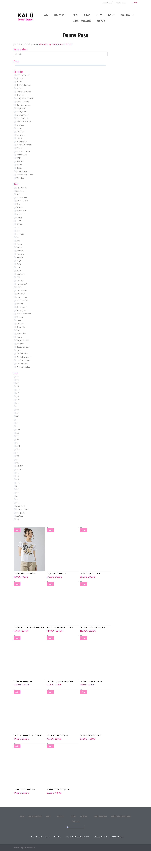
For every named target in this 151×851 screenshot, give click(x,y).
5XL (18, 499)
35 (17, 383)
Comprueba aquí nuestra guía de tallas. (55, 44)
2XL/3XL (20, 466)
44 (17, 473)
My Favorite (21, 141)
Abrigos (19, 78)
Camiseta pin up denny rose (91, 681)
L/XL (18, 430)
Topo (18, 350)
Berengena (21, 307)
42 (17, 416)
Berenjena (21, 310)
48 (17, 479)
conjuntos (20, 108)
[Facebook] (130, 847)
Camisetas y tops (23, 92)
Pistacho (20, 344)
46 (17, 476)
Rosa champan (23, 347)
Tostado (20, 281)
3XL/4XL (20, 469)
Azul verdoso (22, 300)
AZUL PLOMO (22, 201)
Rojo (18, 267)
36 (17, 386)
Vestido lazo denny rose (23, 681)
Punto (19, 165)
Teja (18, 277)
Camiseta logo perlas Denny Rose (60, 681)
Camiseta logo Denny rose (90, 573)
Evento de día (22, 118)
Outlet (99, 15)
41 (17, 413)
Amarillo (20, 191)
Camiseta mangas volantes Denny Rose (29, 627)
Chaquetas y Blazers (25, 98)
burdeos (20, 214)
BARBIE (19, 304)
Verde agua (21, 290)
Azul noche (21, 294)
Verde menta (22, 364)
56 (17, 496)
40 (17, 410)
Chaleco (20, 95)
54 (17, 493)
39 (17, 403)
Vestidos (20, 178)
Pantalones (21, 155)
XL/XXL (19, 516)
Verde (19, 287)
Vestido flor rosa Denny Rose (58, 789)
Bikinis (19, 82)
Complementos (23, 105)
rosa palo (20, 274)
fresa (18, 320)
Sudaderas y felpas (24, 175)
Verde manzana (23, 360)
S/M (18, 446)
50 (17, 486)
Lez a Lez (20, 135)
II (17, 423)
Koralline (20, 132)
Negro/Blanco (22, 340)
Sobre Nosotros (127, 15)
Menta (19, 337)
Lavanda (20, 234)
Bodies (19, 88)
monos (19, 138)
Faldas (19, 128)
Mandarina (21, 334)
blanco (19, 207)
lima (18, 241)
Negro (19, 261)
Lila (17, 237)
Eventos (111, 15)
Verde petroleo (23, 367)
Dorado (19, 224)
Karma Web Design (18, 848)
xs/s (17, 519)
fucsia (19, 227)
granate (19, 324)
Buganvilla (21, 211)
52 (17, 489)
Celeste (19, 217)
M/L (18, 440)
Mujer (75, 15)
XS (17, 456)
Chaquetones (22, 102)
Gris (18, 231)
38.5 (18, 400)
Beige (19, 204)
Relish (19, 168)
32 (17, 376)
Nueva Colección (60, 15)
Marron (19, 247)
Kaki (18, 330)
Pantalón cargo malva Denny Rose (60, 627)
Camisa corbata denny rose (90, 735)
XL (17, 453)
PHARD (19, 161)
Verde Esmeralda (24, 357)
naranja (19, 257)
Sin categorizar (23, 75)
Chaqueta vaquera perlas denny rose (28, 735)
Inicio (45, 15)
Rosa (18, 271)
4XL (18, 483)
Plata (18, 264)
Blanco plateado (23, 314)
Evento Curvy (22, 115)
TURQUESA (21, 284)
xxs (17, 463)
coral (18, 221)
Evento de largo (23, 122)
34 (17, 380)
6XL (18, 503)
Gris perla (20, 327)
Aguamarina (21, 188)
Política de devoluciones (81, 21)
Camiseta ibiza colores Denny (25, 573)
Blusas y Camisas (23, 85)
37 (17, 393)
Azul (18, 194)
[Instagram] (135, 847)
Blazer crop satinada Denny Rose (93, 627)
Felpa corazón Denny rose (57, 573)
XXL (18, 459)
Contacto (101, 21)
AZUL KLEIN (21, 198)
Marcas (87, 15)
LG (17, 433)
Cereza (19, 317)
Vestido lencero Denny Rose (25, 789)
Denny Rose (21, 112)
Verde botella (22, 354)
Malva (19, 244)
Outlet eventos (23, 151)
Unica (18, 449)
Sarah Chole (21, 171)
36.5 (18, 390)
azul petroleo (22, 297)
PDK (18, 158)
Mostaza (20, 254)
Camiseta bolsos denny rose (58, 735)
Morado (19, 251)
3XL (18, 406)
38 (17, 396)
